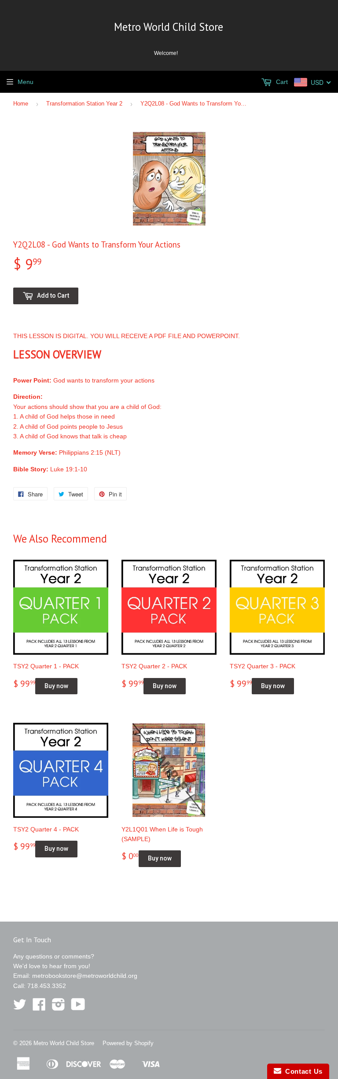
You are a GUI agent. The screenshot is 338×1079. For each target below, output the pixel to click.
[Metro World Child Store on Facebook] (39, 1007)
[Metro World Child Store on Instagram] (58, 1007)
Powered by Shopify (128, 1043)
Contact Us (302, 1071)
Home (20, 103)
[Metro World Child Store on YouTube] (78, 1007)
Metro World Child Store (168, 27)
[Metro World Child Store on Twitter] (19, 1007)
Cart (281, 81)
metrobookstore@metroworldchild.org (84, 975)
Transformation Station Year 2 (84, 103)
